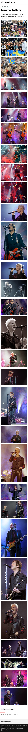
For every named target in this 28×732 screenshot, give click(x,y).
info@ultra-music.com (5, 726)
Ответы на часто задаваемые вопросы (15, 728)
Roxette (6, 715)
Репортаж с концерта (7, 709)
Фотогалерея (4, 6)
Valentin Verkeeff (8, 714)
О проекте (3, 728)
